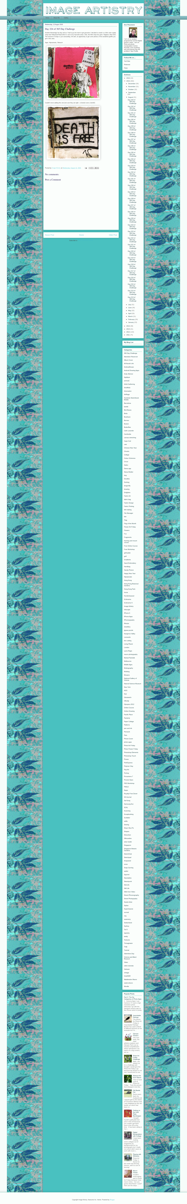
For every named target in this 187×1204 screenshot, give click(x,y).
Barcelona (127, 403)
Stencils (126, 885)
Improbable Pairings (137, 1016)
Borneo (126, 420)
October (131, 89)
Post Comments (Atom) (85, 240)
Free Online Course (131, 546)
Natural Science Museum (132, 683)
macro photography (130, 654)
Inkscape (127, 609)
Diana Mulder (128, 472)
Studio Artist (128, 902)
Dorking (126, 482)
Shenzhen (127, 835)
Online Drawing (129, 711)
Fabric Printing (129, 506)
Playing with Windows (137, 1155)
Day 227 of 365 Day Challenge (132, 207)
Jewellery (127, 627)
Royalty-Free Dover (130, 793)
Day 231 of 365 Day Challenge (132, 180)
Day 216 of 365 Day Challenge (132, 279)
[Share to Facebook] (96, 168)
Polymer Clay (128, 766)
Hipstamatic (128, 577)
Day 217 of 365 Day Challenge (132, 272)
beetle (126, 406)
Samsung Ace (128, 804)
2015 (128, 81)
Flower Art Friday (130, 527)
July (129, 304)
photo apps (128, 742)
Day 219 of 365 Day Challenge (132, 259)
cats (125, 444)
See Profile (134, 51)
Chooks (126, 451)
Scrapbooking (128, 814)
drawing (126, 489)
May (130, 310)
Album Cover (128, 360)
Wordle (126, 986)
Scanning (127, 811)
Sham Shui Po (129, 828)
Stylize (126, 905)
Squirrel (126, 874)
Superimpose (128, 909)
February (131, 319)
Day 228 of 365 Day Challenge (132, 200)
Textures (127, 940)
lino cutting (127, 640)
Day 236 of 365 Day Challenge (132, 147)
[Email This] (90, 168)
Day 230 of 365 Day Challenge (132, 187)
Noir (125, 694)
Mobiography (128, 668)
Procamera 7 (128, 776)
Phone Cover (128, 739)
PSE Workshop (129, 783)
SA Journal (127, 797)
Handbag (127, 566)
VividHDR (127, 976)
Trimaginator (128, 943)
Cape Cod (127, 441)
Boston (126, 424)
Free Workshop (129, 549)
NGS (125, 690)
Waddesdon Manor (130, 979)
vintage (126, 972)
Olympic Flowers (136, 1034)
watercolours (128, 983)
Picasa (126, 759)
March (130, 316)
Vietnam (127, 969)
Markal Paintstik (129, 658)
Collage (126, 455)
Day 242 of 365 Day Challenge (132, 108)
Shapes (126, 831)
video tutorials (129, 966)
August (130, 97)
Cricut (126, 461)
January (131, 322)
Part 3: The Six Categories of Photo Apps (132, 998)
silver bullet (128, 842)
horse (126, 592)
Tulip (125, 947)
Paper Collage (129, 721)
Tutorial (126, 950)
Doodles (127, 479)
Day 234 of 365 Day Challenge (132, 161)
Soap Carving (128, 868)
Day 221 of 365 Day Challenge (132, 246)
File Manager (128, 513)
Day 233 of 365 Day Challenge (132, 167)
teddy (126, 936)
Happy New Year (129, 573)
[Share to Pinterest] (98, 168)
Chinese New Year (130, 448)
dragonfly (127, 486)
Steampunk (128, 881)
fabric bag (127, 499)
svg (125, 916)
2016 (128, 78)
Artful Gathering (129, 384)
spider (126, 871)
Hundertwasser (129, 596)
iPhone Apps (128, 616)
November (132, 86)
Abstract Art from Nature (137, 1076)
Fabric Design (129, 503)
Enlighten (127, 492)
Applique (127, 377)
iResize (126, 623)
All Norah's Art (129, 363)
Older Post (113, 235)
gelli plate (127, 553)
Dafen (126, 465)
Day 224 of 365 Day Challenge (132, 226)
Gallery (66, 18)
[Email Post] (85, 168)
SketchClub (128, 854)
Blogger (112, 1200)
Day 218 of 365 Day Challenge (132, 266)
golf (125, 556)
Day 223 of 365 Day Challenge (132, 233)
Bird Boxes (127, 410)
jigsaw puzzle (128, 630)
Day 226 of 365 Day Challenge (132, 213)
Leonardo (127, 637)
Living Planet (128, 644)
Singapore (127, 845)
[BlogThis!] (92, 168)
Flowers (126, 530)
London (126, 647)
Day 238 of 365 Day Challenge (132, 134)
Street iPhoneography (131, 895)
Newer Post (49, 235)
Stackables (127, 878)
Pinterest (127, 64)
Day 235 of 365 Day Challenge (132, 154)
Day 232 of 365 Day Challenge (132, 174)
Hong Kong (128, 580)
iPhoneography (129, 620)
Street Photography (130, 898)
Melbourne (127, 661)
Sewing (126, 824)
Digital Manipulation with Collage (137, 1134)
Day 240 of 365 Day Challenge (132, 121)
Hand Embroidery (130, 563)
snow (126, 864)
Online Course (129, 707)
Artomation (127, 391)
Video (126, 962)
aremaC (127, 381)
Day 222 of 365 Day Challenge (132, 240)
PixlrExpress (128, 763)
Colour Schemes (129, 458)
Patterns (127, 725)
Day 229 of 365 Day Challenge (132, 193)
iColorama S (128, 603)
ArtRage (127, 394)
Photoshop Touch (130, 756)
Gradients (127, 559)
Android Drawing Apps (131, 370)
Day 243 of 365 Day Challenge (132, 101)
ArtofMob (127, 387)
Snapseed (127, 861)
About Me (57, 18)
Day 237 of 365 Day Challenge (132, 141)
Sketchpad (127, 857)
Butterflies (127, 427)
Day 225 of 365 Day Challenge (132, 220)
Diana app (127, 468)
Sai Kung (127, 800)
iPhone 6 (127, 613)
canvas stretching (130, 437)
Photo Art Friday (129, 745)
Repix (126, 790)
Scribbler (127, 818)
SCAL (126, 807)
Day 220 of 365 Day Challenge (132, 253)
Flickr (126, 68)
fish (125, 516)
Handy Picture (129, 570)
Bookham (127, 417)
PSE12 (126, 787)
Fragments (127, 537)
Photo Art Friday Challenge (136, 1057)
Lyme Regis (128, 651)
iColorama (127, 599)
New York (127, 687)
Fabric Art (127, 496)
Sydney (126, 926)
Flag (125, 520)
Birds (125, 413)
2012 (128, 332)
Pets (125, 735)
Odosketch (127, 697)
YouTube (127, 61)
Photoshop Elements (131, 752)
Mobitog (127, 671)
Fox (125, 534)
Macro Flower (135, 1171)
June (130, 307)
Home (47, 18)
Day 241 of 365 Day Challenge (132, 114)
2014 (128, 326)
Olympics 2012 (129, 704)
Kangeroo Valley (129, 634)
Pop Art (126, 769)
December (132, 83)
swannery (127, 919)
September (132, 92)
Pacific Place (128, 714)
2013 (128, 329)
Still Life (126, 888)
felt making (127, 510)
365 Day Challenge (130, 353)
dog (125, 475)
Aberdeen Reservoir (131, 357)
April (130, 313)
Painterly (127, 718)
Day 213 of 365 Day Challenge (132, 299)
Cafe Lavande (129, 430)
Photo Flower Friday (131, 749)
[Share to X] (94, 168)
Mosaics (127, 675)
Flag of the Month (130, 523)
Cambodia (127, 434)
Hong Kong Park (129, 589)
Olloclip (126, 701)
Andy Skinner (128, 374)
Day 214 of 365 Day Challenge (132, 292)
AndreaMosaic (129, 367)
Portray (126, 773)
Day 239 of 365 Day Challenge (132, 128)
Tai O (126, 929)
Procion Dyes (128, 780)
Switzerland (128, 923)
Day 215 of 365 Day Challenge (132, 286)
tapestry (127, 933)
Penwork (127, 732)
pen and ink (128, 728)
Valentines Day (129, 953)
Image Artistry (128, 606)
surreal (126, 912)
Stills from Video (129, 892)
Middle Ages (128, 664)
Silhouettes (128, 838)
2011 (128, 335)
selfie (126, 821)
